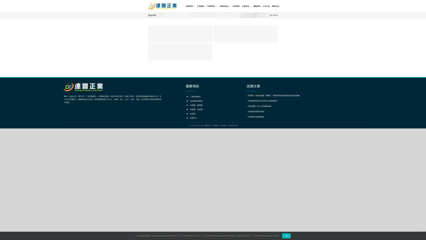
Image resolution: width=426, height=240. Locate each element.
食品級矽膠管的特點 (256, 111)
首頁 (271, 15)
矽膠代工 (193, 118)
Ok (286, 236)
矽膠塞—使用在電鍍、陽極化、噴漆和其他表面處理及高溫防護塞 (274, 95)
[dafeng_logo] (162, 4)
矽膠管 (192, 113)
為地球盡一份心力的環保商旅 (259, 106)
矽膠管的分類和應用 (256, 116)
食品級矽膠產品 (196, 101)
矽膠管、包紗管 (196, 109)
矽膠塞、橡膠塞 (196, 105)
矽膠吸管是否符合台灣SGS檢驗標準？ (263, 100)
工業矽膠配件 (195, 96)
